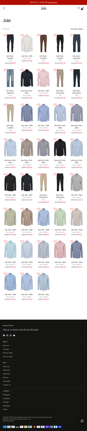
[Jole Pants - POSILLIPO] (60, 78)
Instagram (6, 395)
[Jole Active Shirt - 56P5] (60, 113)
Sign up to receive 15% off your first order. (21, 330)
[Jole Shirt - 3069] (43, 113)
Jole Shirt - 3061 (26, 56)
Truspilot (6, 349)
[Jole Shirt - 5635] (27, 113)
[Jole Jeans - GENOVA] (76, 43)
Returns (5, 377)
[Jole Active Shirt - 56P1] (27, 78)
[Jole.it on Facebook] (4, 335)
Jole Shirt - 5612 (60, 230)
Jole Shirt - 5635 (26, 125)
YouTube (6, 402)
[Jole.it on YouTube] (14, 335)
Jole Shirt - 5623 (76, 195)
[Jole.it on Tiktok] (11, 335)
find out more (52, 2)
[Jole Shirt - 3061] (27, 43)
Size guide (6, 381)
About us (6, 345)
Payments (6, 370)
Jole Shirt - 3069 (43, 125)
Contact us (7, 385)
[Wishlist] (78, 8)
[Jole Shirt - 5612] (60, 217)
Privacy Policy (8, 353)
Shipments (6, 374)
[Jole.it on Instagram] (7, 335)
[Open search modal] (74, 8)
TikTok (5, 409)
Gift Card (6, 366)
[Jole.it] (43, 8)
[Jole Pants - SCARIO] (10, 43)
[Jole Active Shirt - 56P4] (10, 147)
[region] (43, 2)
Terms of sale (7, 356)
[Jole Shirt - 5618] (76, 217)
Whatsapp (6, 406)
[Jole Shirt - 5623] (76, 182)
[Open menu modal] (4, 8)
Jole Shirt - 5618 (76, 230)
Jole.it (15, 417)
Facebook (6, 398)
